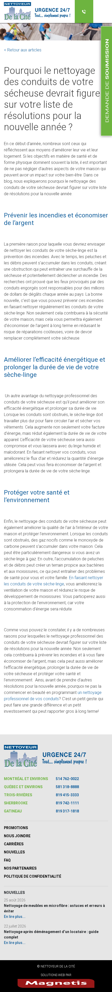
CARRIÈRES (13, 844)
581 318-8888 (67, 787)
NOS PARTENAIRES (20, 868)
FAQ (7, 860)
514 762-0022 (67, 779)
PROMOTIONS (16, 828)
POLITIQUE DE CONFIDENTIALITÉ (32, 876)
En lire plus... (15, 916)
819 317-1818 (67, 811)
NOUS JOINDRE (17, 836)
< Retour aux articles (22, 49)
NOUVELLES (14, 852)
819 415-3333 (67, 795)
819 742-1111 (67, 803)
